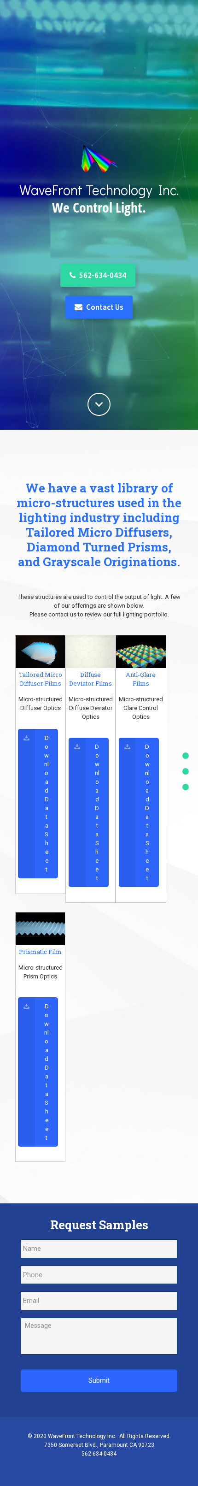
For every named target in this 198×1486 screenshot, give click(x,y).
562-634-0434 (102, 275)
